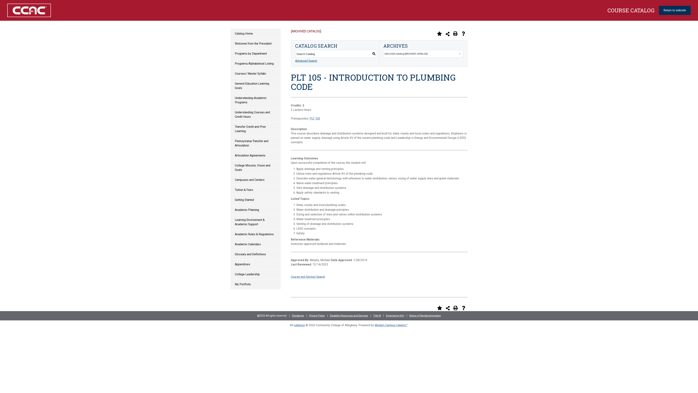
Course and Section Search (308, 277)
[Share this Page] (447, 34)
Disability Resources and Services (349, 315)
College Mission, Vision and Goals (252, 168)
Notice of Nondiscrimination (425, 315)
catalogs (299, 325)
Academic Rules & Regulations (254, 234)
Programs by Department (251, 53)
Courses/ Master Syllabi (250, 73)
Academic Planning (247, 210)
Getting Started (244, 200)
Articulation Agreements (250, 155)
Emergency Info (395, 315)
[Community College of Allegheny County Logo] (60, 10)
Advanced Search (306, 61)
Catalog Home (244, 33)
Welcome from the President (253, 43)
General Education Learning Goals (252, 86)
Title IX (377, 315)
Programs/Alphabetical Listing (254, 63)
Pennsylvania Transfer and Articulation (251, 143)
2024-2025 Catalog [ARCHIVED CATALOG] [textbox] (406, 53)
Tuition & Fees (244, 190)
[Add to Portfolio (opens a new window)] (439, 34)
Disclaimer (298, 315)
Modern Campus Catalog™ (391, 325)
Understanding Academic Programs (250, 100)
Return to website (674, 10)
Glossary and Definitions (250, 254)
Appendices (242, 264)
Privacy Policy (317, 315)
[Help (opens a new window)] (463, 34)
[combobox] (423, 54)
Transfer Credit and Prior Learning (250, 129)
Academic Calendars (248, 244)
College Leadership (247, 274)
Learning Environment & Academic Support (250, 222)
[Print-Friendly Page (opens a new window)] (455, 34)
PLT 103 (315, 118)
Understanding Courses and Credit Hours (252, 114)
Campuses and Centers (249, 180)
